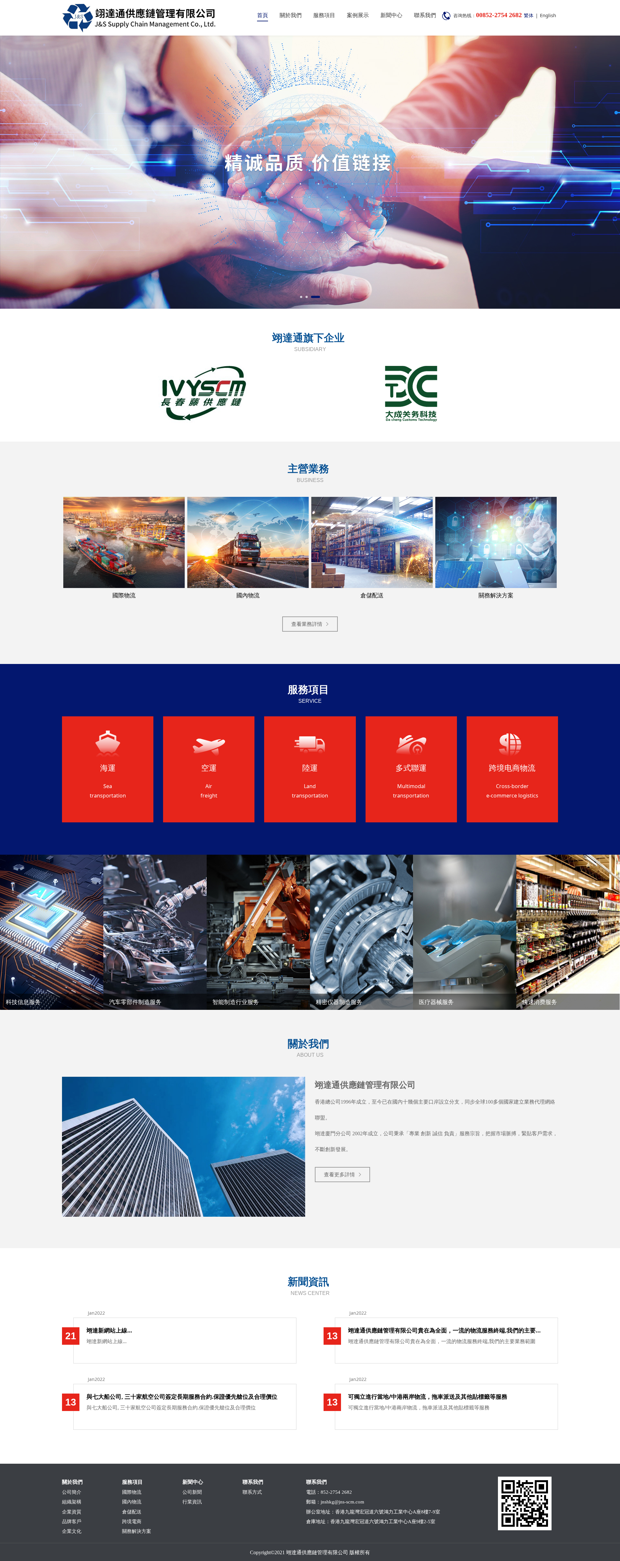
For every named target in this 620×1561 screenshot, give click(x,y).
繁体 (528, 15)
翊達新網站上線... (109, 1330)
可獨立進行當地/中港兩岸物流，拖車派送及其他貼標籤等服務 (427, 1396)
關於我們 (291, 15)
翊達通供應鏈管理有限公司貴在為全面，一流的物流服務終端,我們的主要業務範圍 (446, 1330)
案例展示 (358, 15)
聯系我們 (425, 15)
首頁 (262, 15)
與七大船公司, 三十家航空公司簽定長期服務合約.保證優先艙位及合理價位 (182, 1396)
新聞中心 (391, 15)
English (548, 15)
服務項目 (324, 15)
